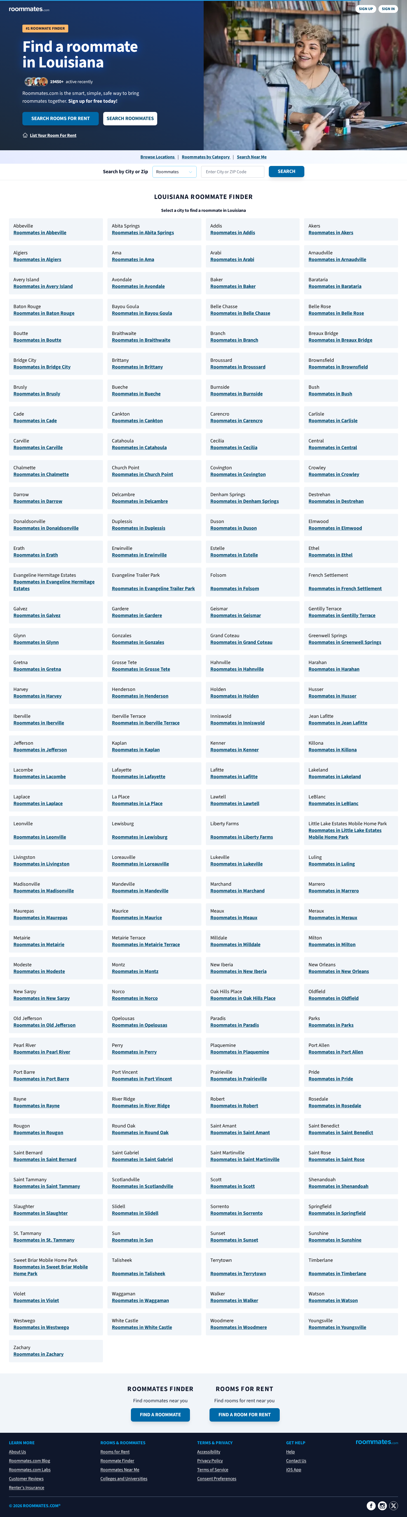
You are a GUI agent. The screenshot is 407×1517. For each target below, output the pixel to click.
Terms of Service (212, 1470)
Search (286, 171)
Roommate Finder (117, 1461)
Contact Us (296, 1461)
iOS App (293, 1470)
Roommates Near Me (119, 1470)
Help (290, 1452)
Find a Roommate (160, 1414)
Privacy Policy (210, 1461)
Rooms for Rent (115, 1452)
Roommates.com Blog (29, 1461)
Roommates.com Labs (30, 1470)
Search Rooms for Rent (60, 118)
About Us (17, 1452)
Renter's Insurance (26, 1488)
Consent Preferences (216, 1479)
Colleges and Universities (123, 1479)
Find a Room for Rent (244, 1414)
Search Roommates (130, 118)
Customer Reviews (26, 1479)
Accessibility (208, 1452)
